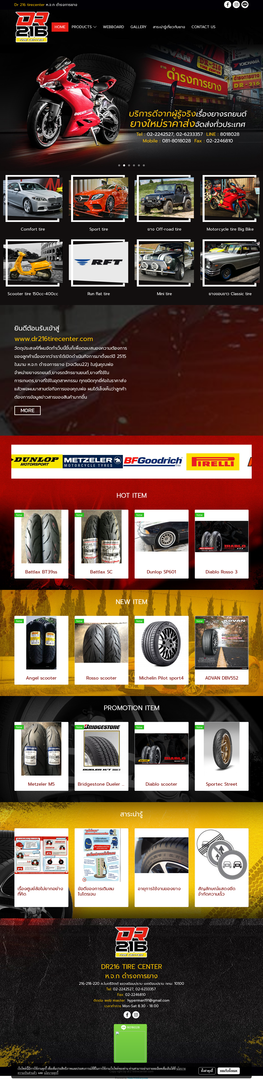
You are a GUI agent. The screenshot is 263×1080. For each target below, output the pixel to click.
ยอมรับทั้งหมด (228, 1071)
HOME (60, 27)
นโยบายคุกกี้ (51, 1073)
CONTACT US (203, 27)
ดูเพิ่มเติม (25, 901)
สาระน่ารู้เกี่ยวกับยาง (169, 27)
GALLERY (138, 27)
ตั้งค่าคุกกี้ (207, 1071)
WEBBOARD (113, 27)
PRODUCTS (82, 27)
